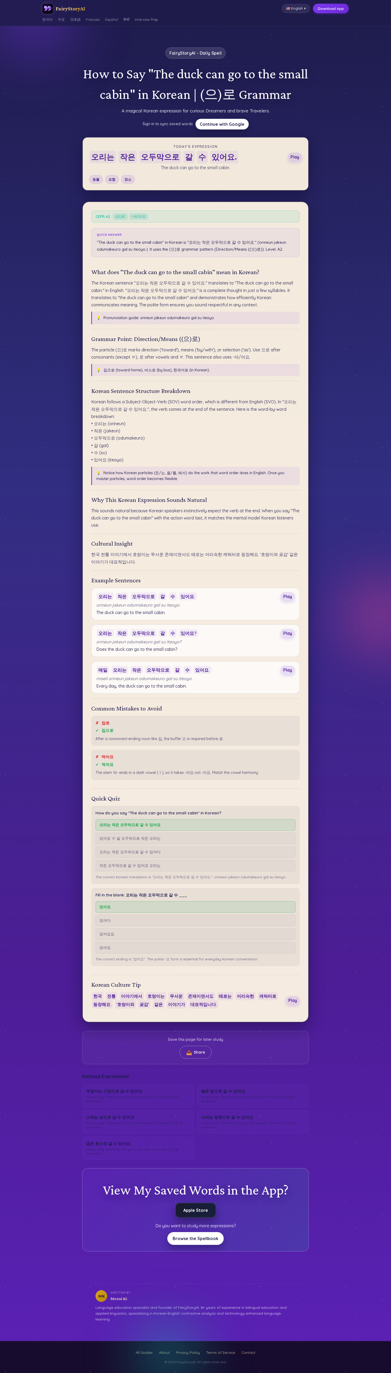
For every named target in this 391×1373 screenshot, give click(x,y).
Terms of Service (220, 1352)
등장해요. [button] (102, 1004)
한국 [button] (97, 996)
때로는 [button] (225, 996)
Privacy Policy (188, 1352)
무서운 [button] (176, 996)
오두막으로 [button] (160, 157)
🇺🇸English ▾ (296, 8)
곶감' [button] (144, 1004)
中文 (61, 19)
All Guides (144, 1352)
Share (195, 1052)
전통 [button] (111, 996)
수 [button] (202, 157)
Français (93, 19)
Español (111, 19)
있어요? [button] (189, 633)
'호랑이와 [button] (125, 1004)
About (164, 1352)
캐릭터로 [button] (267, 996)
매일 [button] (102, 670)
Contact (248, 1352)
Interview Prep (146, 19)
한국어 (47, 19)
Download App (331, 8)
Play (294, 157)
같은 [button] (158, 1004)
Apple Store (195, 1210)
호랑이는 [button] (156, 996)
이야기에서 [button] (131, 996)
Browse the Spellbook (195, 1238)
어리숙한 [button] (245, 996)
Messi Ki (118, 1298)
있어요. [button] (224, 157)
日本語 (75, 19)
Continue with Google (222, 124)
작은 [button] (127, 157)
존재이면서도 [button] (201, 996)
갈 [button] (189, 157)
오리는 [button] (102, 157)
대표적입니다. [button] (203, 1004)
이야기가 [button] (176, 1004)
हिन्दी (126, 19)
